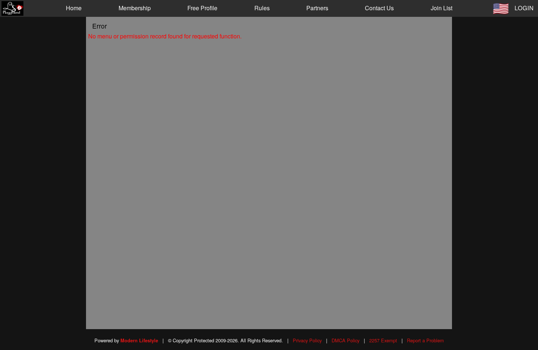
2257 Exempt (383, 340)
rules (262, 8)
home (74, 8)
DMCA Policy (345, 340)
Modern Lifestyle (139, 340)
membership (135, 8)
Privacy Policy (307, 340)
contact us (379, 8)
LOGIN (524, 8)
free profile (202, 8)
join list (441, 8)
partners (317, 8)
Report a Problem (425, 340)
